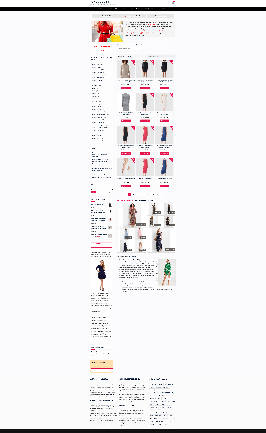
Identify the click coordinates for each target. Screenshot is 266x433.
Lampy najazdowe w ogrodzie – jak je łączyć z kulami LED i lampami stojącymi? (101, 154)
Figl (173, 393)
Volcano (165, 424)
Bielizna (123, 8)
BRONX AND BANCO (161, 390)
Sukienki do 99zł (106, 16)
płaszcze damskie (96, 101)
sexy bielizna (95, 83)
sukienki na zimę (96, 138)
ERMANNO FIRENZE (165, 393)
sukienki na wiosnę (96, 130)
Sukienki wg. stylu (99, 8)
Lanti (151, 404)
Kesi (173, 401)
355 (153, 194)
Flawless (152, 395)
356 (158, 194)
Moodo (170, 415)
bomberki (94, 93)
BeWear (152, 387)
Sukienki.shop (159, 421)
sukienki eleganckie (97, 109)
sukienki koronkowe (97, 75)
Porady (168, 8)
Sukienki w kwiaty (161, 16)
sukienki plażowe (96, 64)
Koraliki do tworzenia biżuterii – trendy (101, 177)
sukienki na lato (96, 133)
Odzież (116, 8)
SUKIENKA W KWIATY (132, 256)
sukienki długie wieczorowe (99, 114)
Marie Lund (159, 410)
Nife (151, 418)
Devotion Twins (153, 393)
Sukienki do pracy (149, 8)
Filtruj (93, 192)
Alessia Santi (153, 384)
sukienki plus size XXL (97, 117)
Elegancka (110, 406)
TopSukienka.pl (145, 282)
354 (148, 194)
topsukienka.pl (110, 394)
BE (165, 384)
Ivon (159, 398)
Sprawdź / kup (127, 88)
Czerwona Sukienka (160, 8)
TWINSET (152, 424)
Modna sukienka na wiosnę (157, 266)
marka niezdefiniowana (155, 412)
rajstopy (94, 98)
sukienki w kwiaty (96, 119)
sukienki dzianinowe (97, 77)
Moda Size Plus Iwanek (155, 415)
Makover (152, 410)
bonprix (151, 390)
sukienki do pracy (96, 69)
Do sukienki (109, 8)
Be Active (170, 384)
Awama (160, 384)
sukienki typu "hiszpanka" (98, 125)
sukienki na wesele (97, 141)
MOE (165, 415)
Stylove (152, 421)
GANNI (158, 395)
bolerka (94, 91)
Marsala (165, 412)
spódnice (94, 104)
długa (101, 406)
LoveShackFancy (160, 407)
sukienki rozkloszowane (98, 127)
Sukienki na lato (139, 8)
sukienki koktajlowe (97, 72)
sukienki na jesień (96, 135)
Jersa (164, 398)
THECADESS (168, 421)
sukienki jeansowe (96, 67)
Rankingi (131, 8)
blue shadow (166, 387)
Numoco (156, 418)
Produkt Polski (164, 418)
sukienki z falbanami (97, 80)
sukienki (128, 265)
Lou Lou (152, 407)
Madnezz (169, 407)
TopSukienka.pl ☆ (100, 2)
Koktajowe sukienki (133, 16)
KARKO (162, 401)
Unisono (159, 424)
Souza (171, 418)
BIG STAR (158, 387)
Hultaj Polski (153, 398)
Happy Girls (165, 395)
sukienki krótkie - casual (98, 112)
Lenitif (156, 404)
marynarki (94, 96)
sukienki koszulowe (97, 122)
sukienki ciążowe (96, 106)
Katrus (168, 401)
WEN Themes (173, 430)
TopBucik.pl (94, 352)
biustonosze (95, 85)
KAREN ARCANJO (154, 401)
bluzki (93, 88)
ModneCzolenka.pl (95, 354)
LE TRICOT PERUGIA (165, 404)
